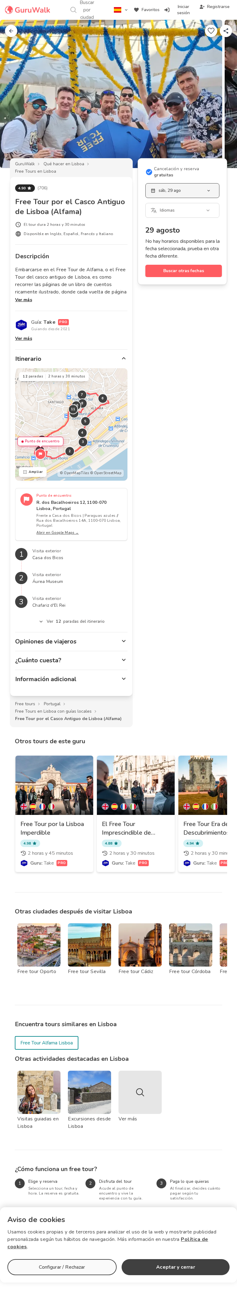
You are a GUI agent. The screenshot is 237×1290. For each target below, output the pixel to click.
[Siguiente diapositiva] (222, 94)
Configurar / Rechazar (62, 1267)
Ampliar (36, 472)
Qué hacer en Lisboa (64, 164)
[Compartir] (226, 31)
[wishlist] (211, 31)
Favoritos (151, 10)
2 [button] (70, 451)
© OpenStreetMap (106, 473)
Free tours (25, 704)
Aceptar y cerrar (175, 1267)
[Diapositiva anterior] (15, 94)
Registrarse (218, 7)
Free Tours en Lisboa (35, 171)
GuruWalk (25, 164)
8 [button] (82, 403)
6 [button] (103, 398)
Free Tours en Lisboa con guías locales (53, 711)
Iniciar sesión (183, 10)
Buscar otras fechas (183, 271)
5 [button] (85, 421)
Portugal (52, 704)
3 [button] (83, 442)
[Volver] (11, 31)
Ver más (23, 300)
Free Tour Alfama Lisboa (46, 1042)
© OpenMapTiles (74, 473)
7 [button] (82, 394)
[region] (71, 424)
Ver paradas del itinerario (76, 621)
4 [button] (82, 432)
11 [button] (73, 409)
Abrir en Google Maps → (57, 532)
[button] (40, 454)
